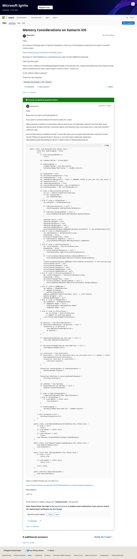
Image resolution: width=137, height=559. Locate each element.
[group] (68, 312)
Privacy (47, 555)
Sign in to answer (29, 543)
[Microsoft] (3, 17)
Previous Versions (20, 555)
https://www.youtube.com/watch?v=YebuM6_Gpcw (42, 52)
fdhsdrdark (31, 35)
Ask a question (128, 23)
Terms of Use (78, 555)
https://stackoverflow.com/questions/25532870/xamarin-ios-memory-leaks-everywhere (59, 485)
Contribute (38, 555)
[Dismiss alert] (133, 4)
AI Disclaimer (6, 555)
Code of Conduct (90, 555)
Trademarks (104, 555)
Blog (29, 555)
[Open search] (127, 17)
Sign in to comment (29, 92)
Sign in (132, 17)
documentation (61, 506)
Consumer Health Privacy (61, 555)
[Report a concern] (40, 520)
